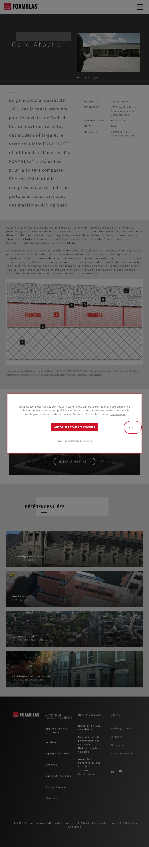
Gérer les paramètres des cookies (74, 440)
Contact (133, 427)
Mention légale (118, 414)
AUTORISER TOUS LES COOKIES (74, 427)
